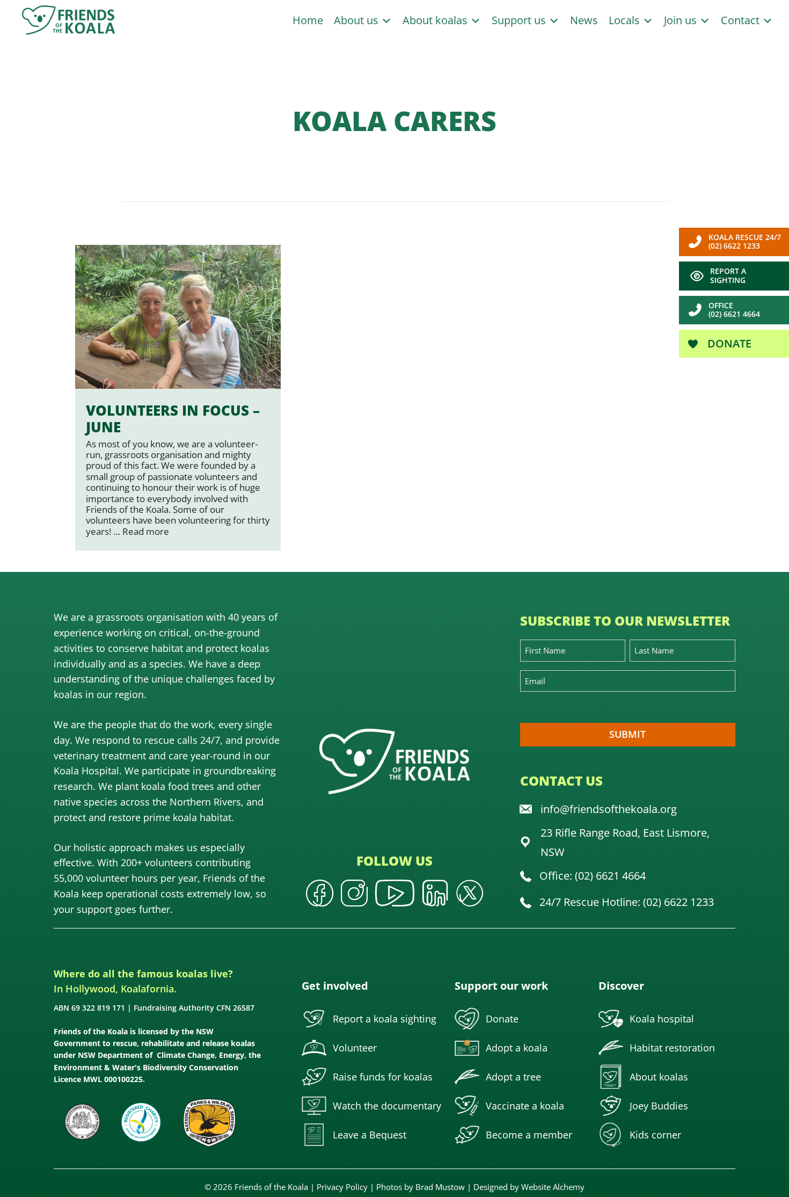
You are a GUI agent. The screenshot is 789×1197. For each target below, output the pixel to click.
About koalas (436, 20)
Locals (625, 20)
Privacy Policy (342, 1186)
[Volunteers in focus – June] (178, 397)
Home (308, 20)
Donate (728, 343)
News (584, 20)
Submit (627, 734)
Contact (741, 20)
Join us (681, 20)
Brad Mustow (440, 1186)
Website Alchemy (553, 1186)
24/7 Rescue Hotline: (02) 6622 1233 (626, 902)
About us (357, 20)
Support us (520, 20)
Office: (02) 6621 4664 (592, 875)
